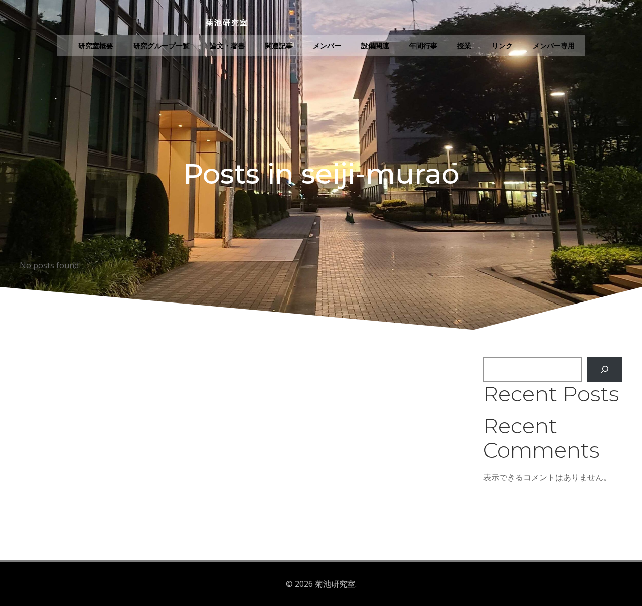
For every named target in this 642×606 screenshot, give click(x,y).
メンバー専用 (554, 45)
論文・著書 (227, 45)
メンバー (327, 45)
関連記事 (279, 45)
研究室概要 (95, 45)
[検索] (604, 369)
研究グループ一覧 (161, 45)
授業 (464, 45)
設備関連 (375, 45)
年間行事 (423, 45)
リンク (502, 45)
